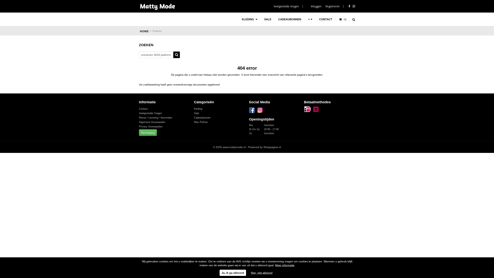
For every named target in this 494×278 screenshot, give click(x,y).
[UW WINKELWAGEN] (343, 19)
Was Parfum (201, 122)
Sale (267, 19)
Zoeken (176, 55)
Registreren (332, 6)
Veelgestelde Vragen (286, 6)
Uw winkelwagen (343, 19)
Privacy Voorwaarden (150, 126)
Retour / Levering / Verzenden (155, 117)
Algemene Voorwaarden (152, 122)
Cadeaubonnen (289, 19)
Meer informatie (284, 265)
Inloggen (316, 6)
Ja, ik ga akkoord (233, 272)
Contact (325, 19)
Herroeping (148, 133)
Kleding (248, 19)
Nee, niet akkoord (261, 272)
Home (144, 31)
